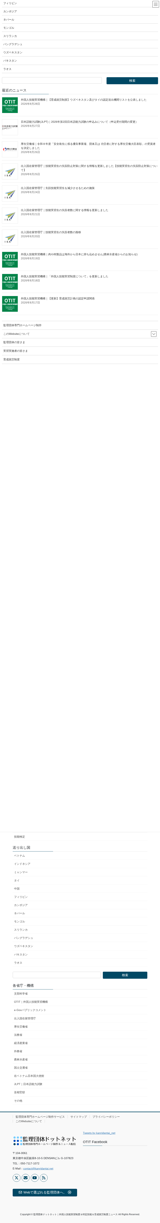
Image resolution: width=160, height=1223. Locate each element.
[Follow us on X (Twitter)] (16, 1178)
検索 (125, 975)
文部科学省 (21, 993)
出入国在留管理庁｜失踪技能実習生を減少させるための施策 (58, 188)
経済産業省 (21, 1043)
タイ (17, 880)
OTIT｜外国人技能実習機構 (31, 1001)
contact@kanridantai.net (38, 1168)
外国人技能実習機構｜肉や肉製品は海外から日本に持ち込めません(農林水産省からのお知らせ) (79, 254)
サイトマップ (78, 1116)
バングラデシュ (23, 937)
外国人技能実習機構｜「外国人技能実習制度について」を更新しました (64, 276)
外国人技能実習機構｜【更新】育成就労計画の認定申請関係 (58, 298)
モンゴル (19, 921)
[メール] (25, 1178)
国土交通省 (21, 1067)
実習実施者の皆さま (15, 350)
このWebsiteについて (29, 1121)
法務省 (18, 1034)
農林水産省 (21, 1059)
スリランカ (21, 929)
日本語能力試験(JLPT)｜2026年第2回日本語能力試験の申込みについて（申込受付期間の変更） (79, 121)
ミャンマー (21, 872)
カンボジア (21, 905)
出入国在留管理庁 (25, 1018)
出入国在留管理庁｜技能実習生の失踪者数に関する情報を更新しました (64, 210)
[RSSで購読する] (44, 1178)
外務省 (18, 1051)
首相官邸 (19, 1092)
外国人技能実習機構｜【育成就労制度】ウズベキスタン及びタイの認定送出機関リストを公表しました (84, 99)
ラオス (18, 962)
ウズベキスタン (23, 946)
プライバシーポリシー (106, 1116)
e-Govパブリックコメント (30, 1010)
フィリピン (21, 896)
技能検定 (19, 836)
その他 (18, 1100)
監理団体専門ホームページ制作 (22, 325)
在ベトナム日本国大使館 (29, 1075)
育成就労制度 (11, 359)
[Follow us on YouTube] (35, 1178)
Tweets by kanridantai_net (99, 1132)
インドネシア (22, 863)
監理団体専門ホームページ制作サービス (40, 1116)
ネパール (19, 913)
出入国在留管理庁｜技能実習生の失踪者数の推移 (51, 232)
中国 (17, 888)
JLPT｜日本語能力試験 (28, 1084)
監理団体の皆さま (14, 342)
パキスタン (21, 954)
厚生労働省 (21, 1026)
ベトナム (19, 855)
